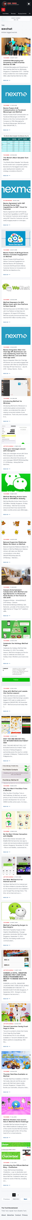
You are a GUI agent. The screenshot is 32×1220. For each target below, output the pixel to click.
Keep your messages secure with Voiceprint (14, 450)
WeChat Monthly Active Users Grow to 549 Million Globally (15, 498)
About (3, 1215)
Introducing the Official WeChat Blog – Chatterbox (15, 1166)
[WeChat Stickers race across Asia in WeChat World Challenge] (16, 1106)
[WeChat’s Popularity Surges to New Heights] (16, 911)
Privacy (25, 1215)
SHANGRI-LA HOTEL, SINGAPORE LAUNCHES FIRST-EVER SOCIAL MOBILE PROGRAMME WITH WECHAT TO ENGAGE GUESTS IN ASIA (15, 977)
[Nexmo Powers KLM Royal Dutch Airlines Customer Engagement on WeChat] (16, 239)
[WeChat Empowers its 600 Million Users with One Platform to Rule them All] (16, 288)
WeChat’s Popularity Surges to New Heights (15, 926)
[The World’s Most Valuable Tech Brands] (16, 144)
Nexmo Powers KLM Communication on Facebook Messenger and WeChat (14, 110)
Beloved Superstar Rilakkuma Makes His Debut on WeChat (14, 543)
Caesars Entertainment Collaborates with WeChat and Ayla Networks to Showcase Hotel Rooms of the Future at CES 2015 (15, 594)
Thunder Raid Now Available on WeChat (15, 1075)
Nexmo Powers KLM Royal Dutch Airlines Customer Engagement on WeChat (15, 255)
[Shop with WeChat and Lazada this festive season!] (16, 677)
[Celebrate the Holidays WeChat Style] (16, 629)
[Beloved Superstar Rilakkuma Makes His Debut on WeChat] (16, 528)
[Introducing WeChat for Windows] (16, 387)
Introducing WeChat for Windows (12, 402)
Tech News (5, 13)
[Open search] (3, 9)
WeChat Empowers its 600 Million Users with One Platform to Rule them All (15, 304)
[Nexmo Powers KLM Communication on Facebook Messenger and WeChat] (16, 94)
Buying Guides (22, 13)
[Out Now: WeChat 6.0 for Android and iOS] (16, 866)
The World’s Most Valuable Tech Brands (15, 159)
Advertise (10, 1215)
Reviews (13, 13)
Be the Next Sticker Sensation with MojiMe (15, 835)
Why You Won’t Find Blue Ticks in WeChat (15, 789)
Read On (5, 80)
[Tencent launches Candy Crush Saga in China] (16, 1012)
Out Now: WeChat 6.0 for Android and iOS (13, 880)
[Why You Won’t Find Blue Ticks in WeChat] (16, 774)
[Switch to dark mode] (29, 4)
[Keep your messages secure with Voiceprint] (16, 435)
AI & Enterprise (7, 200)
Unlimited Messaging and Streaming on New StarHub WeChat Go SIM (13, 62)
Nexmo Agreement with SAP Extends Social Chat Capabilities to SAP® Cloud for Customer (15, 206)
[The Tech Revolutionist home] (13, 4)
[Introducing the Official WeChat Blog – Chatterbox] (16, 1151)
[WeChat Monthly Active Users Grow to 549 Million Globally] (16, 483)
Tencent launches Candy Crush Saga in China (15, 1027)
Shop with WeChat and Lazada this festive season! (15, 692)
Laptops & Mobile (8, 446)
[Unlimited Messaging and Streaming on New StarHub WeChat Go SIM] (16, 47)
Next (25, 1199)
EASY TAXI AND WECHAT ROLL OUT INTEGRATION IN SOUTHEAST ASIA (15, 741)
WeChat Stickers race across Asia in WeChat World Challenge (15, 1121)
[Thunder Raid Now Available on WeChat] (16, 1060)
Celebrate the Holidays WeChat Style (15, 644)
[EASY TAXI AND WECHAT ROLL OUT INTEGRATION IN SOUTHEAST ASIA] (16, 725)
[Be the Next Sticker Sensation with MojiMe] (16, 820)
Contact (18, 1215)
